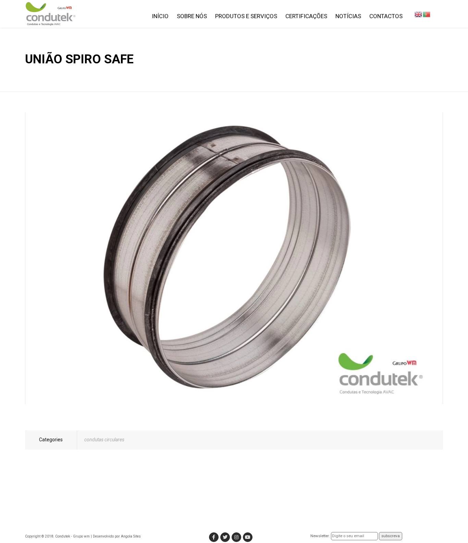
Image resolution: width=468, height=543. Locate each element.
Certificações (306, 16)
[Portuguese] (426, 14)
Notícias (348, 16)
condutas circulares (104, 439)
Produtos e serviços (246, 16)
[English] (418, 14)
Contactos (386, 16)
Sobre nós (192, 16)
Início (160, 16)
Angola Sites (131, 536)
